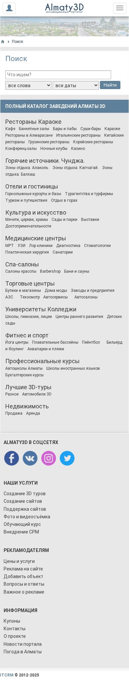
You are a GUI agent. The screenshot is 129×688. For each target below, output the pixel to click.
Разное (12, 394)
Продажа (13, 413)
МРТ (9, 245)
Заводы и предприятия (92, 290)
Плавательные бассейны (55, 342)
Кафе (10, 128)
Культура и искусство (35, 212)
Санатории (63, 252)
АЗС (9, 297)
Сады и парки (64, 219)
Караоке (50, 121)
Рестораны (21, 121)
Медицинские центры (35, 238)
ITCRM (7, 675)
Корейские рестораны (93, 142)
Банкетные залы (34, 128)
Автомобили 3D (37, 394)
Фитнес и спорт (27, 335)
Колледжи (61, 309)
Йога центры (16, 342)
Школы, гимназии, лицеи (28, 316)
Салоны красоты (20, 271)
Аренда (33, 413)
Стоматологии (97, 245)
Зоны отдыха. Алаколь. (27, 167)
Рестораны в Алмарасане (29, 135)
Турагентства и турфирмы (89, 193)
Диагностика (68, 245)
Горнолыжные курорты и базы (33, 193)
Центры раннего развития (79, 316)
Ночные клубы (53, 148)
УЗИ (21, 245)
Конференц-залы (21, 148)
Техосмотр (30, 297)
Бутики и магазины (23, 290)
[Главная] (2, 41)
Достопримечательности (28, 226)
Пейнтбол (91, 342)
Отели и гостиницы (31, 186)
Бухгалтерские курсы (24, 375)
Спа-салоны (22, 264)
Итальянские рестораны (78, 135)
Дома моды (56, 290)
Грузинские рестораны (48, 142)
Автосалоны (86, 297)
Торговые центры (30, 283)
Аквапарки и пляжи (45, 349)
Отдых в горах (64, 200)
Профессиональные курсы (42, 361)
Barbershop (50, 271)
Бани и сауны (76, 271)
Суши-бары (90, 128)
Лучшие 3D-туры (28, 387)
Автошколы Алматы (24, 368)
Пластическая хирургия (27, 252)
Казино (78, 148)
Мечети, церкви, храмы (26, 219)
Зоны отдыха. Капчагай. (76, 167)
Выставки (90, 219)
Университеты (25, 309)
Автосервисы (55, 297)
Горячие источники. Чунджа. (45, 160)
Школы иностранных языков (73, 368)
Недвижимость (27, 406)
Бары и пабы (65, 128)
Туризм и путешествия (26, 200)
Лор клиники (41, 245)
